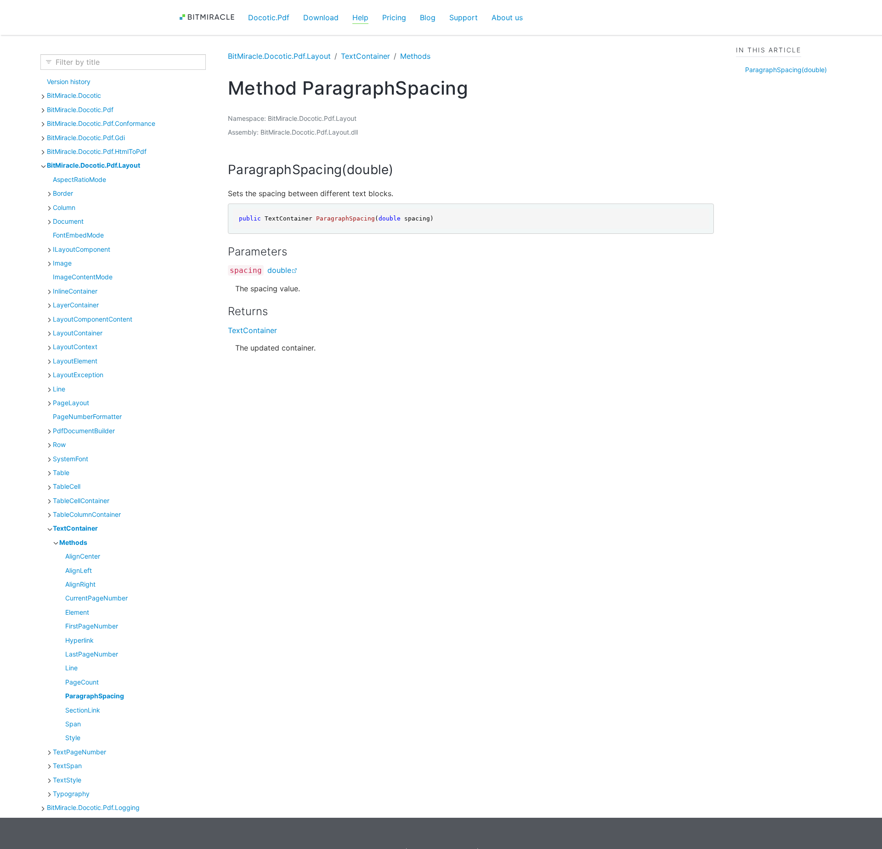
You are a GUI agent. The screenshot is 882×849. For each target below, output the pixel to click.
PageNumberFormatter (87, 416)
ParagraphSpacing (94, 696)
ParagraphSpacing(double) (786, 70)
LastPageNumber (91, 654)
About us (507, 17)
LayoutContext (75, 347)
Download (321, 17)
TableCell (66, 486)
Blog (427, 17)
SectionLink (82, 710)
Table (61, 472)
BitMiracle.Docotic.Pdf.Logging (93, 807)
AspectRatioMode (79, 179)
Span (73, 724)
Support (463, 17)
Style (72, 737)
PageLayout (71, 403)
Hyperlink (79, 640)
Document (68, 221)
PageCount (82, 682)
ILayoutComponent (81, 249)
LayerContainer (76, 305)
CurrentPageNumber (96, 598)
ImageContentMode (83, 277)
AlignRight (80, 584)
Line (59, 389)
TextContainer (75, 528)
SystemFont (70, 459)
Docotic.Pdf (268, 17)
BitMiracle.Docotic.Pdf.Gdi (86, 138)
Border (63, 193)
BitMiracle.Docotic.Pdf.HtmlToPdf (97, 151)
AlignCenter (82, 556)
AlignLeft (78, 570)
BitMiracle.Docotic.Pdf (80, 109)
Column (64, 207)
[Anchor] (402, 169)
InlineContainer (75, 291)
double (279, 270)
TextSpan (67, 766)
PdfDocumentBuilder (84, 431)
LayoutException (78, 375)
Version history (68, 81)
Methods (73, 542)
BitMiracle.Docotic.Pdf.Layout (93, 165)
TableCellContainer (81, 500)
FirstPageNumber (91, 626)
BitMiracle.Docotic (74, 95)
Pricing (394, 17)
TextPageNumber (79, 752)
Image (62, 263)
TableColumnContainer (87, 514)
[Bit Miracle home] (210, 17)
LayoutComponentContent (92, 319)
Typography (71, 794)
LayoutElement (75, 361)
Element (77, 612)
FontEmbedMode (78, 235)
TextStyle (67, 780)
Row (59, 444)
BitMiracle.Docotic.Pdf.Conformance (101, 123)
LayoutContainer (77, 333)
